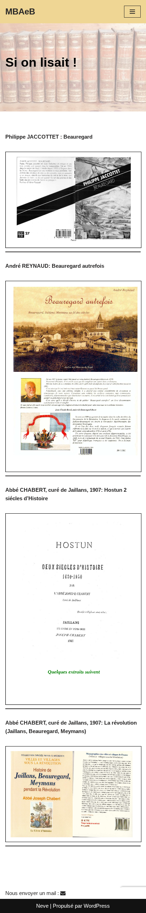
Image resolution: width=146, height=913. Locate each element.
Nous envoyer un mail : (32, 893)
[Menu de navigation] (132, 12)
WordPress (97, 906)
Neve (42, 906)
